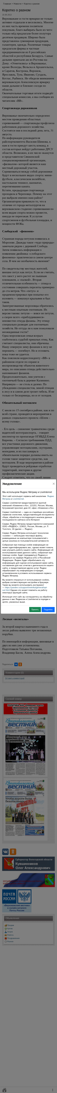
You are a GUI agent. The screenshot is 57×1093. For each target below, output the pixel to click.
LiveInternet (18, 499)
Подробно (48, 609)
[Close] (53, 483)
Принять (35, 609)
